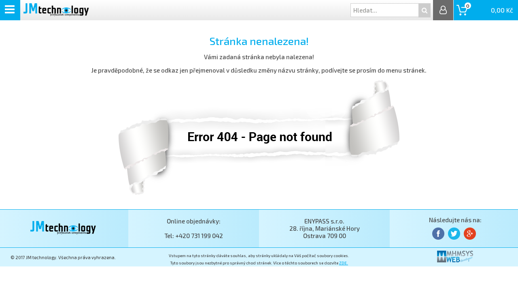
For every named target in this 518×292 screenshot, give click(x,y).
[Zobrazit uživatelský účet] (443, 10)
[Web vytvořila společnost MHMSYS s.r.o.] (455, 260)
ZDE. (343, 262)
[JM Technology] (56, 13)
